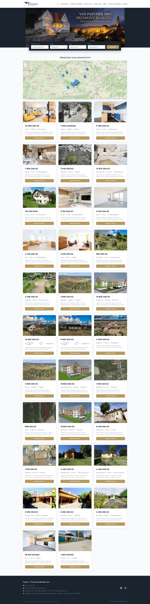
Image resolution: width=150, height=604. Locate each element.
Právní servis (88, 4)
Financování (97, 4)
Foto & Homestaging (114, 4)
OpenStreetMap (117, 98)
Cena (70, 44)
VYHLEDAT (112, 47)
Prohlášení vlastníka (76, 4)
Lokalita (52, 44)
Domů (57, 4)
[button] (73, 85)
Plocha (89, 44)
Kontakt (124, 4)
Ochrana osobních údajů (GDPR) (118, 601)
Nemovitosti (64, 4)
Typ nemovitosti (35, 44)
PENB (104, 4)
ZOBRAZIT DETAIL (39, 138)
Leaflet (109, 98)
